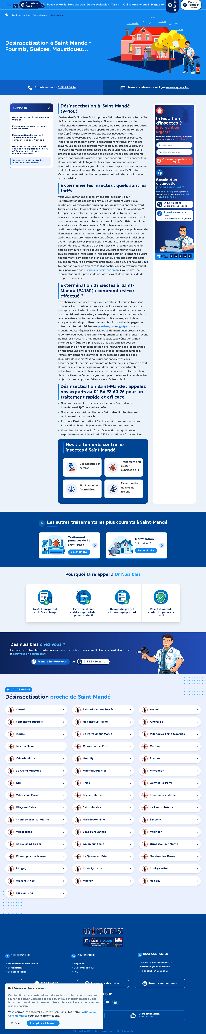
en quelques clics (177, 87)
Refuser (16, 1023)
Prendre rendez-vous (162, 983)
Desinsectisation (21, 15)
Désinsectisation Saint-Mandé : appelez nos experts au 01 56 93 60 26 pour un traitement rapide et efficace (30, 150)
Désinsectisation (98, 4)
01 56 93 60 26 (67, 87)
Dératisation (76, 4)
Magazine (157, 4)
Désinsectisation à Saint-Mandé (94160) (30, 118)
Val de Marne (40, 15)
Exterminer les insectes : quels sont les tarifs (29, 127)
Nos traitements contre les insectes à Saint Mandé (27, 161)
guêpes (124, 326)
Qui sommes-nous (84, 968)
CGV (118, 1031)
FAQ (76, 972)
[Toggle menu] (9, 5)
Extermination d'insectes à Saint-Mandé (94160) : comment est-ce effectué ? (28, 137)
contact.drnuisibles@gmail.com (156, 962)
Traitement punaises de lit (79, 539)
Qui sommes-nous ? (136, 4)
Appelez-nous (32, 4)
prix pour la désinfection (99, 270)
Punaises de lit (56, 4)
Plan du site (127, 1031)
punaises (103, 326)
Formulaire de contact (106, 983)
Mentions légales (106, 1031)
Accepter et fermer (43, 1023)
